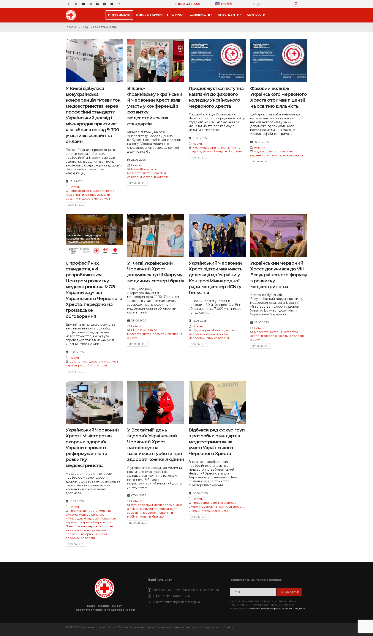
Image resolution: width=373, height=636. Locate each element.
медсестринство (102, 190)
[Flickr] (112, 4)
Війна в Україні (149, 15)
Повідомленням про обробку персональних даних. (277, 608)
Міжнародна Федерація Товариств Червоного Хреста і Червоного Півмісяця (91, 522)
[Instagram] (90, 4)
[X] (76, 4)
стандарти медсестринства (208, 510)
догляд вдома (164, 505)
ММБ (170, 512)
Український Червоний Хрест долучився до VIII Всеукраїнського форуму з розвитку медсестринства (278, 274)
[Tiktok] (119, 4)
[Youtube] (83, 4)
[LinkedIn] (97, 4)
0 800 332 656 (187, 4)
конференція (79, 190)
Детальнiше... (76, 204)
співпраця (92, 194)
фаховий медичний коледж (222, 151)
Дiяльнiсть (200, 15)
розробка (85, 365)
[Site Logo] (72, 15)
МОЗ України (75, 194)
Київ (196, 147)
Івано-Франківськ (144, 169)
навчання (159, 173)
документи (77, 361)
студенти (195, 151)
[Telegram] (104, 4)
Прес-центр (228, 15)
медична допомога (84, 510)
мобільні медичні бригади (145, 516)
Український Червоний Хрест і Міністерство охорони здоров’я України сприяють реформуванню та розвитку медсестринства (92, 447)
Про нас (174, 15)
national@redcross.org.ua (182, 602)
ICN (195, 330)
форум (132, 337)
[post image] (94, 60)
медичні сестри (217, 334)
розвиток (159, 334)
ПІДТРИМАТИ (119, 15)
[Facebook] (69, 4)
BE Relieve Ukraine (144, 330)
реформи (73, 538)
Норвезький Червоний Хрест (86, 534)
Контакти (256, 15)
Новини (75, 187)
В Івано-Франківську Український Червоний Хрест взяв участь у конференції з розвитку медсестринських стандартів (154, 106)
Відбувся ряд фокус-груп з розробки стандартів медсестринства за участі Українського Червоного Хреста (217, 441)
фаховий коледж (155, 177)
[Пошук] (296, 4)
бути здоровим (142, 505)
